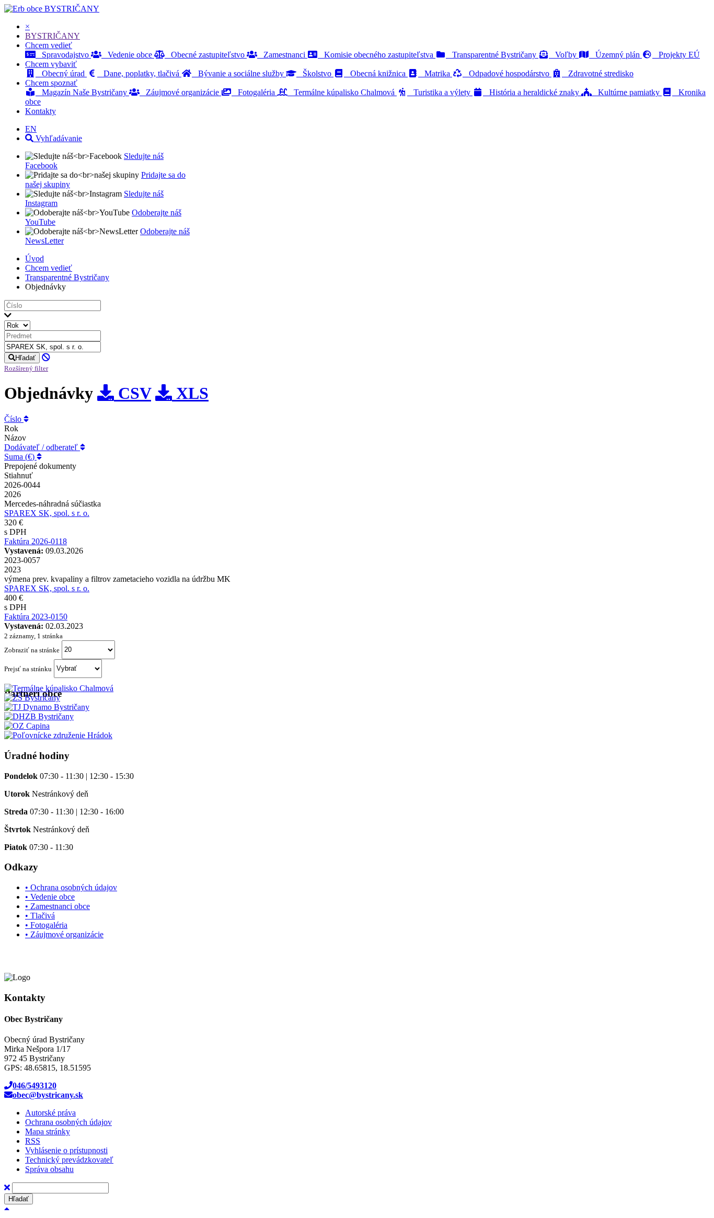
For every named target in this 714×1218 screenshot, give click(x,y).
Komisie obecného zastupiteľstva (376, 54)
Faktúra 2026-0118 (35, 541)
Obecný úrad (61, 73)
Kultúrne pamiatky (627, 92)
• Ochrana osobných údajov (71, 887)
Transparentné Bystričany (492, 54)
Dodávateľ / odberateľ (42, 447)
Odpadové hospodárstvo (507, 73)
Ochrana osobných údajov (68, 1122)
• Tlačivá (40, 915)
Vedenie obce (127, 54)
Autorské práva (50, 1112)
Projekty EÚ (676, 54)
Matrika (435, 73)
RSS (32, 1140)
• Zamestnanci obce (57, 906)
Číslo (14, 419)
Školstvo (314, 73)
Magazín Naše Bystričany (82, 92)
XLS (190, 393)
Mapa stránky (47, 1131)
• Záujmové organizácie (64, 934)
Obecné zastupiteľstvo (206, 54)
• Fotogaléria (46, 925)
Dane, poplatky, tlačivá (139, 73)
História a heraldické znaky (532, 92)
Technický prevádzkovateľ (69, 1159)
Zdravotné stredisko (598, 73)
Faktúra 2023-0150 (35, 616)
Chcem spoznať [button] (51, 82)
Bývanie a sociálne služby (239, 73)
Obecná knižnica (376, 73)
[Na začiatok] (6, 1208)
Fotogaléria (254, 92)
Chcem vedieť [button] (48, 45)
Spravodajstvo (63, 54)
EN (31, 128)
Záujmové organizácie (180, 92)
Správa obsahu (49, 1169)
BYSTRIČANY (71, 8)
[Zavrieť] (7, 1187)
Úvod (34, 258)
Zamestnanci (282, 54)
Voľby (564, 54)
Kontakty (40, 111)
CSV (132, 393)
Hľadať (25, 358)
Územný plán (615, 54)
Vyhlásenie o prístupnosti (66, 1150)
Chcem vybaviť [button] (51, 64)
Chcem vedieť (48, 267)
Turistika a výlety (440, 92)
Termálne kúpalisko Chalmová (342, 92)
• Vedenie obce (50, 896)
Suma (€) (20, 456)
